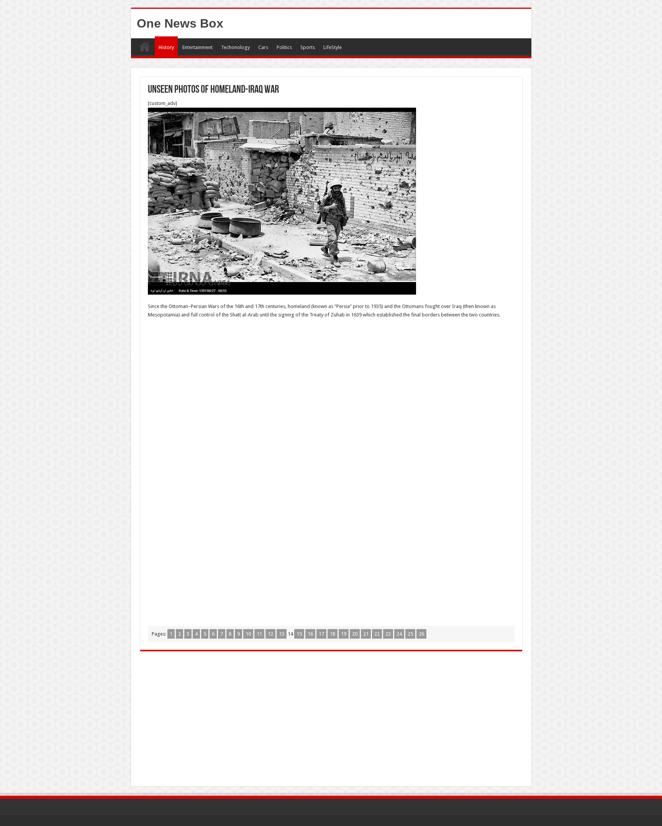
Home (145, 46)
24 (399, 634)
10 (248, 634)
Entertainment (197, 47)
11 (259, 634)
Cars (263, 47)
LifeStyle (332, 47)
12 (270, 634)
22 (377, 634)
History (166, 47)
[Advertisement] (331, 380)
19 (343, 634)
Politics (284, 47)
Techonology (235, 47)
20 (354, 634)
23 (388, 634)
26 (421, 634)
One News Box (180, 23)
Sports (307, 47)
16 (310, 634)
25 (410, 634)
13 (281, 634)
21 (366, 634)
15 (299, 634)
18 (332, 634)
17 (321, 634)
